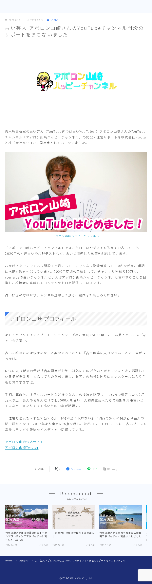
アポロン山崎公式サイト (24, 441)
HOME (9, 560)
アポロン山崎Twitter (21, 447)
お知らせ (56, 20)
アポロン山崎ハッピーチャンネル (76, 236)
